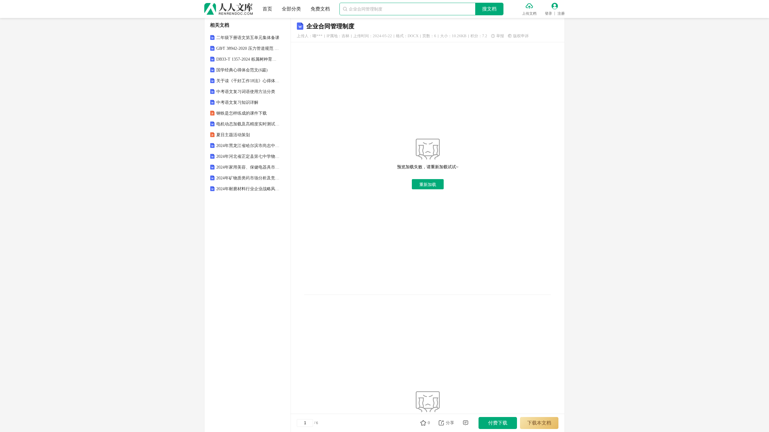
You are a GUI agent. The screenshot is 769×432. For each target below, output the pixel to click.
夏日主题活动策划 (233, 135)
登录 (548, 13)
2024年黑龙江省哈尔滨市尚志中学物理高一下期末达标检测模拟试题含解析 (248, 145)
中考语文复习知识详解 (237, 102)
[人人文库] (228, 9)
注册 (561, 13)
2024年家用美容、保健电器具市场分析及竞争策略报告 (248, 167)
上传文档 (529, 13)
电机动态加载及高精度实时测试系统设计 (248, 124)
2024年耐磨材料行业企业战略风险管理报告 (248, 189)
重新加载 (427, 184)
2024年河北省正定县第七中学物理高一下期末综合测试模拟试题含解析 (248, 156)
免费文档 (320, 8)
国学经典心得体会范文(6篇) (242, 70)
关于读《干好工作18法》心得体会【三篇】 (248, 81)
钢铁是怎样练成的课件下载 (241, 113)
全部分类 (291, 8)
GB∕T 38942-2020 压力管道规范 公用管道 (248, 48)
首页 (267, 8)
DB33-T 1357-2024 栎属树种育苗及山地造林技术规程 (248, 59)
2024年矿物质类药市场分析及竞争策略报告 (248, 178)
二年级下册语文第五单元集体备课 (247, 37)
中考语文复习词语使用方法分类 (245, 91)
